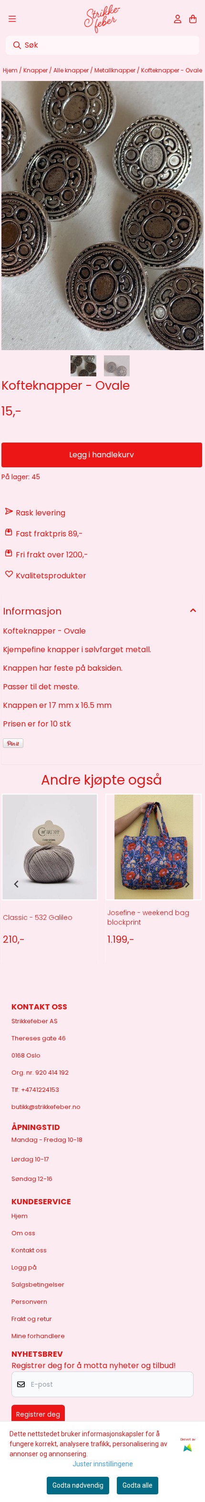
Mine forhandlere (38, 1336)
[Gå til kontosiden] (177, 19)
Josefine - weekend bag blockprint (148, 917)
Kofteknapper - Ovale (171, 70)
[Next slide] (187, 884)
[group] (49, 884)
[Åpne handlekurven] (192, 19)
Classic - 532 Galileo (37, 917)
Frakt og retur (31, 1319)
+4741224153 (40, 1090)
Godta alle (138, 1485)
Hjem (11, 70)
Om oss (23, 1233)
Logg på (24, 1267)
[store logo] (102, 19)
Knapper (36, 70)
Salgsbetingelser (37, 1284)
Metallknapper (115, 70)
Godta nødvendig (77, 1485)
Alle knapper (71, 70)
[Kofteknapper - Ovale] (102, 215)
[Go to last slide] (16, 884)
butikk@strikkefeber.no (46, 1107)
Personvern (29, 1302)
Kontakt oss (29, 1250)
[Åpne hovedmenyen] (12, 19)
